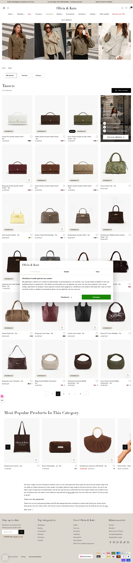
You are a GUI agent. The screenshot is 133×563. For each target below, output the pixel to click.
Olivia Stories (77, 540)
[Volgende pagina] (86, 394)
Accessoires (42, 531)
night (107, 506)
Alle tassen (10, 75)
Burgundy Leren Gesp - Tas (44, 333)
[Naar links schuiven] (4, 75)
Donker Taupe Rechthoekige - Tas (46, 235)
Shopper (38, 75)
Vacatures (76, 531)
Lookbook (76, 534)
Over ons (76, 528)
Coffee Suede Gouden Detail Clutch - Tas (46, 138)
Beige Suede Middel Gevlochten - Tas (46, 382)
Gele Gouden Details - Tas (10, 235)
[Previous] (7, 447)
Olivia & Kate (13, 557)
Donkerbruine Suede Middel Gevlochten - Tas (77, 382)
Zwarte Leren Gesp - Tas (76, 333)
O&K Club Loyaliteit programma (83, 543)
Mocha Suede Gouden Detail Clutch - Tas (80, 187)
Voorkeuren (65, 297)
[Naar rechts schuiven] (128, 75)
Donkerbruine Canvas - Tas (13, 466)
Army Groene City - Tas (108, 186)
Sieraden (41, 534)
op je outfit (71, 492)
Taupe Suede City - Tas (9, 333)
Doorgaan (96, 297)
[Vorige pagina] (47, 394)
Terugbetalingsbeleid (115, 534)
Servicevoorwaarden (35, 556)
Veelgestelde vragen (115, 537)
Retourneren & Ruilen (116, 531)
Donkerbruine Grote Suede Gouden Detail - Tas (14, 285)
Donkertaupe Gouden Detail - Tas (79, 235)
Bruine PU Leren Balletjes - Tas (111, 333)
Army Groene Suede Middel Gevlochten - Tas (110, 382)
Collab (75, 525)
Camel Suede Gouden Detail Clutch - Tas (47, 187)
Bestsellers (41, 525)
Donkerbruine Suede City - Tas (111, 284)
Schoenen (41, 537)
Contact (111, 525)
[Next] (125, 447)
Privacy (23, 556)
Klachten (112, 528)
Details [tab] (66, 271)
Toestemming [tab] (35, 271)
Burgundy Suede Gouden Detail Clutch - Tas (12, 187)
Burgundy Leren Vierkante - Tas (12, 381)
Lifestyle (40, 540)
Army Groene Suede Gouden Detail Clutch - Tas (79, 138)
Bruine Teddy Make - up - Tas (51, 466)
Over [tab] (97, 271)
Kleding (40, 528)
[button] (122, 8)
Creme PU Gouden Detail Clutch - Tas (13, 138)
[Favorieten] (126, 8)
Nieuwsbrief (77, 537)
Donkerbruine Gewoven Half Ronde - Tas (93, 466)
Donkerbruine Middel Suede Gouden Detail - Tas (113, 236)
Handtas (24, 75)
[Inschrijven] (21, 532)
